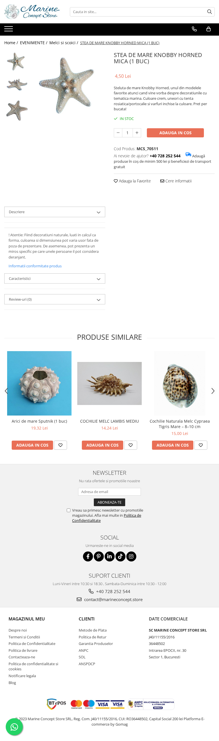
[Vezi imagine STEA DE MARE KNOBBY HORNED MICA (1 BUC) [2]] (16, 110)
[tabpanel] (68, 87)
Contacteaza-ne (22, 656)
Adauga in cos (175, 132)
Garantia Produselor (96, 643)
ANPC (83, 650)
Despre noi (18, 630)
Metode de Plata (93, 630)
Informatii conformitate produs (35, 265)
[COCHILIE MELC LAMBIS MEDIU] (109, 383)
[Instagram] (131, 556)
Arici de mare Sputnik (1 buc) (39, 421)
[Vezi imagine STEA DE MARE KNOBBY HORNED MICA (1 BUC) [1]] (16, 86)
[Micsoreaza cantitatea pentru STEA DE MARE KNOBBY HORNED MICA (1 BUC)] (118, 132)
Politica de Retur (92, 637)
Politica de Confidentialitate (32, 643)
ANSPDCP (87, 663)
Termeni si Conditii (24, 637)
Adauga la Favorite (134, 181)
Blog (12, 682)
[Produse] (9, 30)
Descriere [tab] (17, 211)
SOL (82, 656)
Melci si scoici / (64, 42)
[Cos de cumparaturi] (208, 29)
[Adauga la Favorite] (60, 445)
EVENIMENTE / (34, 42)
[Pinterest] (99, 556)
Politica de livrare (23, 650)
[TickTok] (120, 556)
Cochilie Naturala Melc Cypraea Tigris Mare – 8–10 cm (180, 423)
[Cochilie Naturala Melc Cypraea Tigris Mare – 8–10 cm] (179, 383)
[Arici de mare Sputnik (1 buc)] (39, 383)
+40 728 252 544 (112, 591)
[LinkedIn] (110, 556)
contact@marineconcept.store (113, 599)
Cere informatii (178, 181)
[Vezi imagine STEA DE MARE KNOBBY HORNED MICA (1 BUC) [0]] (16, 62)
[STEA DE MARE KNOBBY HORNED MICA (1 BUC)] (68, 87)
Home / (11, 42)
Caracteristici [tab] (20, 278)
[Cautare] (209, 12)
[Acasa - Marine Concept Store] (32, 11)
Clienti (87, 619)
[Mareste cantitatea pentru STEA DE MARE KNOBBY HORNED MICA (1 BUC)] (137, 132)
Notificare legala (22, 675)
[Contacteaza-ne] (194, 29)
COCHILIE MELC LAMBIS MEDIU (109, 421)
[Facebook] (88, 556)
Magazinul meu (27, 619)
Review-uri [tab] (20, 299)
